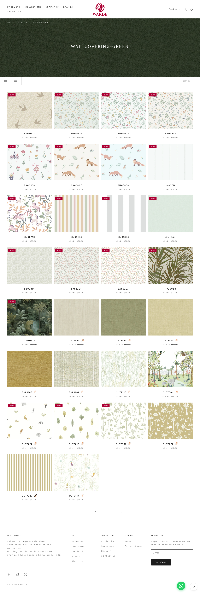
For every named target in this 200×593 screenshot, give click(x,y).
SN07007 (29, 133)
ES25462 (74, 392)
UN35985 (74, 340)
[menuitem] (14, 7)
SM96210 (29, 236)
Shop (19, 23)
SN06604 (76, 133)
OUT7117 (74, 495)
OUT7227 (27, 495)
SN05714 (170, 185)
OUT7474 (27, 444)
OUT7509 (168, 392)
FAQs (128, 541)
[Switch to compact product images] (15, 81)
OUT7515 (121, 392)
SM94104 (76, 236)
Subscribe (161, 562)
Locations (107, 546)
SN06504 (29, 185)
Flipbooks (107, 541)
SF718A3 (170, 236)
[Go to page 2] (122, 511)
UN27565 (168, 340)
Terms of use (133, 546)
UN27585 (121, 340)
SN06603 (123, 133)
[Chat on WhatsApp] (181, 586)
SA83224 (76, 288)
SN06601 (170, 133)
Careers (106, 551)
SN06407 (76, 185)
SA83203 (123, 288)
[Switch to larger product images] (5, 81)
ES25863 (27, 392)
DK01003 (29, 340)
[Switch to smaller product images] (10, 81)
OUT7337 (121, 444)
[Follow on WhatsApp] (25, 574)
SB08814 (29, 288)
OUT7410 (74, 444)
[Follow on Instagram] (17, 574)
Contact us (108, 556)
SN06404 (123, 185)
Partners (174, 9)
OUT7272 (168, 444)
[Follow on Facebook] (9, 574)
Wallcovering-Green (36, 23)
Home (10, 23)
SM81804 (123, 236)
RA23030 (170, 288)
